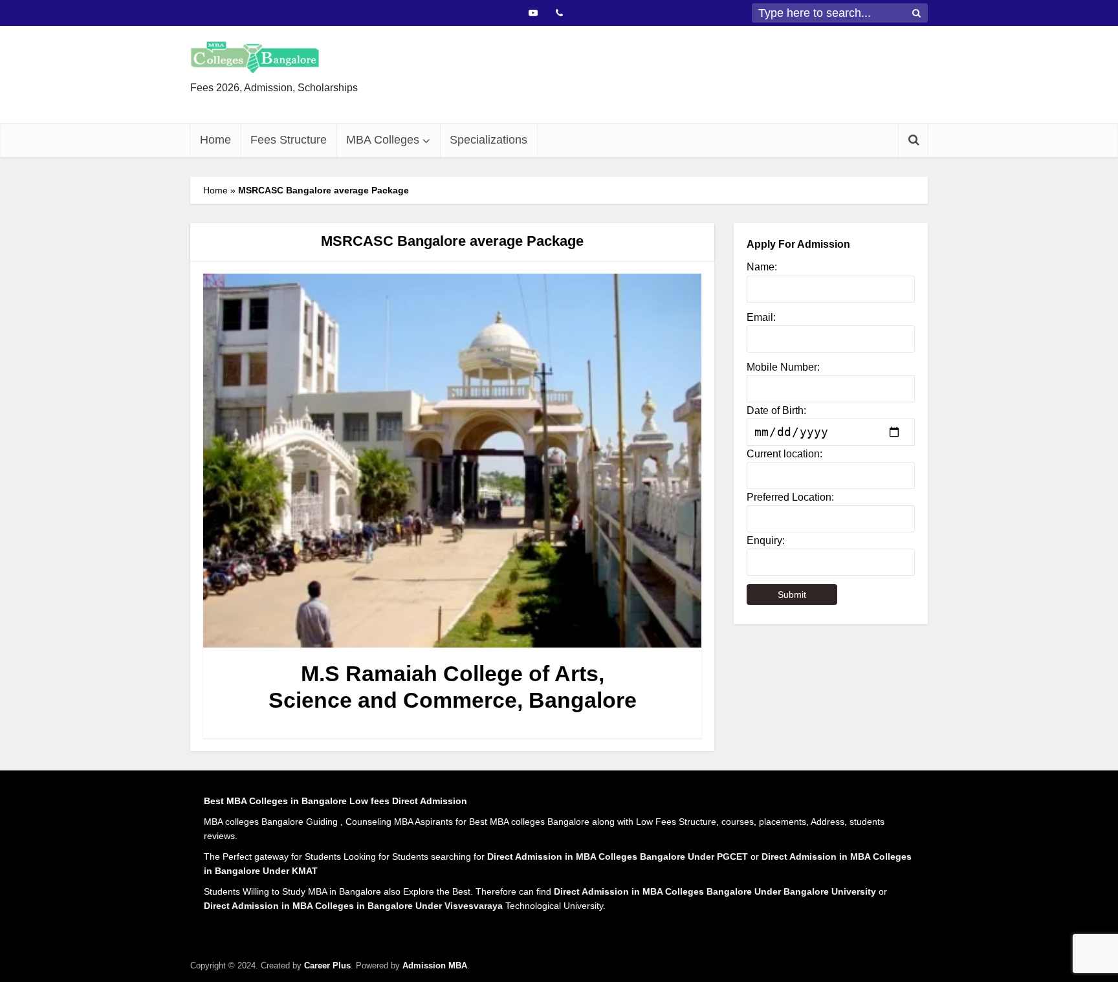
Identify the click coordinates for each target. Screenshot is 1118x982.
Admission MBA (434, 965)
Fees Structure (288, 139)
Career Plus (327, 965)
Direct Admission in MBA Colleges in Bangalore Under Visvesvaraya (353, 905)
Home (215, 139)
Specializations (488, 139)
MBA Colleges (382, 139)
